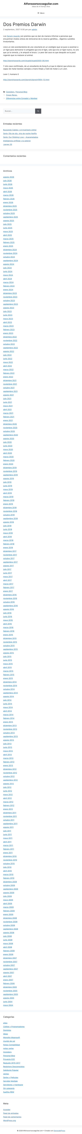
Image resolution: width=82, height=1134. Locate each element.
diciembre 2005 (10, 987)
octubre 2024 (9, 257)
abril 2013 (7, 755)
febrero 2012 (8, 805)
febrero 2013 (8, 762)
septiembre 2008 (10, 929)
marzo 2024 (8, 282)
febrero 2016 (8, 631)
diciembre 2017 (9, 551)
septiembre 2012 (10, 780)
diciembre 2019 (10, 468)
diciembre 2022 (10, 337)
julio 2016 (7, 613)
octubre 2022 (9, 344)
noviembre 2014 (10, 686)
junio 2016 (7, 617)
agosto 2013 (8, 740)
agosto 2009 (8, 893)
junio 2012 (7, 791)
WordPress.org (9, 1120)
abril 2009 (7, 903)
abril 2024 (7, 279)
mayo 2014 (8, 707)
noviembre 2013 (10, 729)
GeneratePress (59, 1131)
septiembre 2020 (10, 435)
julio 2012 (7, 787)
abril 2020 (7, 453)
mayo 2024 (8, 275)
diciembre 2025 (10, 206)
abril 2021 (7, 409)
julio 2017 (7, 569)
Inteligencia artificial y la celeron (17, 141)
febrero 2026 (9, 199)
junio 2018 (7, 529)
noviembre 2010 (10, 860)
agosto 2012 (8, 784)
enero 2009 (8, 914)
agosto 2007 (8, 972)
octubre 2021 (9, 388)
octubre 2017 (9, 558)
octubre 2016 (9, 602)
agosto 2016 (8, 609)
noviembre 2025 (10, 210)
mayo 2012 (8, 795)
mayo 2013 (8, 751)
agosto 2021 (8, 395)
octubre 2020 (9, 431)
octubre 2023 (9, 300)
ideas (5, 1034)
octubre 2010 (9, 864)
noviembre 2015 (10, 642)
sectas (6, 1074)
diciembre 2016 (10, 595)
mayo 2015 (8, 664)
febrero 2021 (8, 417)
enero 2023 (8, 333)
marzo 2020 (8, 457)
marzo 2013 (8, 758)
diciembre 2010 (10, 856)
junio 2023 (7, 315)
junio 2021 (7, 402)
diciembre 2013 (10, 725)
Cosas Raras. (11, 95)
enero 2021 (8, 420)
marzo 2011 (8, 845)
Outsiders (10, 92)
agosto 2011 (8, 827)
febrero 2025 (8, 242)
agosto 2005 (8, 998)
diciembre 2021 (9, 380)
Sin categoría (8, 1088)
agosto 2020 (8, 439)
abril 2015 (7, 667)
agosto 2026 (8, 177)
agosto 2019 (8, 478)
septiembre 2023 (10, 304)
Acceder (6, 1110)
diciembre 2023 (10, 293)
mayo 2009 (8, 900)
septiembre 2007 (10, 969)
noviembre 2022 (10, 340)
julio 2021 (7, 399)
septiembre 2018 (10, 518)
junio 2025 (7, 228)
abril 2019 (7, 493)
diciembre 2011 (9, 813)
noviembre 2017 (10, 555)
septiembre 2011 (10, 824)
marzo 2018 (8, 540)
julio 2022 (7, 355)
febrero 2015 (8, 675)
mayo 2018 (8, 533)
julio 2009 (7, 896)
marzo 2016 (8, 627)
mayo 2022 (8, 362)
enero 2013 (8, 765)
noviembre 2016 (10, 598)
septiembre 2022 (10, 348)
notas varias (8, 1048)
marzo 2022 (8, 369)
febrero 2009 (9, 911)
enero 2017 (8, 591)
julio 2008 (7, 936)
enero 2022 (8, 377)
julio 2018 (7, 526)
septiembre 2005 (10, 994)
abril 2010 (7, 871)
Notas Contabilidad (11, 1045)
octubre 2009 (9, 885)
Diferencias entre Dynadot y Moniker (21, 98)
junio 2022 (7, 359)
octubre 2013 (9, 733)
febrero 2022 (8, 373)
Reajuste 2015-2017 (11, 1063)
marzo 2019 (8, 497)
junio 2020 (7, 446)
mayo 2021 (8, 406)
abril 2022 (7, 366)
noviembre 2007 (10, 962)
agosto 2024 (8, 264)
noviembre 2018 (10, 511)
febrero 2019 (8, 500)
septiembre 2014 (10, 693)
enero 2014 (8, 722)
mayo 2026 (8, 188)
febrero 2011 (8, 849)
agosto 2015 (8, 653)
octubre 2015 (9, 646)
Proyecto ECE (9, 1059)
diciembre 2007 (10, 958)
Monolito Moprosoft (11, 1037)
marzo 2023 (8, 326)
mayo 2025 (8, 231)
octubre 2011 (8, 820)
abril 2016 (7, 624)
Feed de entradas (10, 1113)
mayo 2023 (8, 319)
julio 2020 (7, 442)
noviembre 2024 (10, 253)
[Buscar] (38, 111)
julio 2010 (7, 867)
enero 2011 (8, 853)
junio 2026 (7, 184)
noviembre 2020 (10, 428)
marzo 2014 (8, 715)
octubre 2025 (9, 213)
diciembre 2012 (9, 769)
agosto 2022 (8, 351)
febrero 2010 (8, 878)
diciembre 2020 (10, 424)
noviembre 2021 (10, 384)
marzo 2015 (8, 671)
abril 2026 (7, 191)
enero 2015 (8, 678)
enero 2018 (8, 547)
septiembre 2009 (10, 889)
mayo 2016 (8, 620)
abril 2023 (7, 322)
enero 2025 (8, 246)
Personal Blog (21, 92)
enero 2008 (8, 954)
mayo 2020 (8, 449)
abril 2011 (7, 842)
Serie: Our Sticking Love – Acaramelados (20, 137)
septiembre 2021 (10, 391)
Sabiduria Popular (10, 1070)
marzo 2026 (8, 195)
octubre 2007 (9, 965)
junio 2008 (7, 940)
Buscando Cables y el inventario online (19, 130)
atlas (5, 1023)
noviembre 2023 (10, 297)
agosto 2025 (8, 221)
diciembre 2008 (10, 918)
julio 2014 (7, 700)
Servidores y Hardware (13, 1085)
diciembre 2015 (9, 638)
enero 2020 (8, 464)
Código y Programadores (14, 1027)
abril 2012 (7, 798)
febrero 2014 (8, 718)
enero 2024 (8, 290)
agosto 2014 (8, 696)
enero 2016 (8, 635)
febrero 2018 (8, 544)
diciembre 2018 (9, 508)
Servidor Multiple (10, 1081)
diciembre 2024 (10, 250)
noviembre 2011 (10, 816)
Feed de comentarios (12, 1117)
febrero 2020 (9, 460)
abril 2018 (7, 537)
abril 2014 (7, 711)
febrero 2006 (9, 983)
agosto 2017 (8, 566)
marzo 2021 (8, 413)
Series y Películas (10, 1077)
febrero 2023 (9, 330)
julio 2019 (7, 482)
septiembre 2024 (10, 261)
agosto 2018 (8, 522)
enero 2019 (8, 504)
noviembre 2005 (10, 991)
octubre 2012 (9, 776)
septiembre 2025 (10, 217)
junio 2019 (7, 486)
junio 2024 (7, 271)
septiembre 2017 (10, 562)
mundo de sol (9, 1041)
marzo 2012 (8, 802)
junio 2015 (7, 660)
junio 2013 (7, 747)
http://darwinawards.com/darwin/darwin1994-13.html (26, 80)
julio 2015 (7, 656)
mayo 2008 (8, 943)
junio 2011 (7, 834)
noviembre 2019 (10, 471)
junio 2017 (7, 573)
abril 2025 (7, 235)
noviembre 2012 (10, 773)
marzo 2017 (8, 584)
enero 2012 (8, 809)
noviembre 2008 (10, 922)
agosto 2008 (8, 933)
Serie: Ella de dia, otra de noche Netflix (20, 133)
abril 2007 (7, 976)
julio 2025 (7, 224)
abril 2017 (7, 580)
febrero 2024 (9, 286)
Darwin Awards (13, 36)
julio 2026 (7, 181)
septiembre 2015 (10, 649)
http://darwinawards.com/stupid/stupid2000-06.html (26, 61)
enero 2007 (8, 980)
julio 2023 (7, 311)
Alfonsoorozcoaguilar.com (41, 3)
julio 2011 (7, 831)
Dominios (7, 1030)
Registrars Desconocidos (13, 1067)
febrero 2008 (9, 951)
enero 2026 (8, 202)
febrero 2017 (8, 587)
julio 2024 (7, 268)
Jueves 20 (7, 144)
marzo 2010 (8, 874)
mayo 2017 (8, 577)
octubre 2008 (9, 925)
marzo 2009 (8, 907)
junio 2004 (7, 1002)
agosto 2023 (8, 308)
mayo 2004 (8, 1005)
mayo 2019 (8, 489)
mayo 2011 (7, 838)
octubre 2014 (9, 689)
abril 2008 (7, 947)
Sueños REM (8, 1092)
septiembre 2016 (10, 606)
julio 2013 (7, 744)
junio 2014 (7, 704)
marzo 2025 (8, 239)
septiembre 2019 (10, 475)
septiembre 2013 (10, 736)
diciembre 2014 (10, 682)
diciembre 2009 (10, 882)
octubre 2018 (9, 515)
